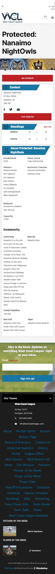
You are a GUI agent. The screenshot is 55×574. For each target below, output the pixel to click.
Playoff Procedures (19, 487)
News (8, 465)
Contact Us (42, 442)
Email (10, 360)
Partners (44, 465)
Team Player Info (16, 504)
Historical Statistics (20, 448)
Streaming (42, 498)
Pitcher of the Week (27, 470)
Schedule (43, 487)
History (43, 448)
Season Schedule (36, 493)
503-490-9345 (25, 418)
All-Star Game (25, 431)
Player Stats (27, 482)
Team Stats (21, 510)
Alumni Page (27, 437)
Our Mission (25, 465)
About (7, 431)
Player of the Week (27, 476)
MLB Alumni (14, 459)
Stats (27, 498)
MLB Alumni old (38, 459)
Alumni (45, 431)
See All (47, 127)
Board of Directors (18, 442)
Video (37, 510)
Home (16, 453)
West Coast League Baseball (28, 515)
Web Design (9, 568)
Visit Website (27, 117)
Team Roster (41, 504)
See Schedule (28, 78)
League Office (34, 453)
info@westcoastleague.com (32, 424)
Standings (12, 498)
